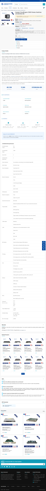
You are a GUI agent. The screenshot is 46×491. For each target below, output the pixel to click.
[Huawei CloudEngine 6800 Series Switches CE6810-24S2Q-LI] (28, 342)
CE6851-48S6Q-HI (17, 366)
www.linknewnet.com (42, 489)
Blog (28, 486)
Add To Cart (19, 39)
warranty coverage (24, 77)
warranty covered (39, 136)
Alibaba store (36, 482)
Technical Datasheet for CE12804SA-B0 (8, 406)
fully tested (33, 136)
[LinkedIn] (9, 466)
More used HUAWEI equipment (20, 37)
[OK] (43, 464)
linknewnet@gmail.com (22, 330)
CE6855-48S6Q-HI (27, 366)
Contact (44, 247)
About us (26, 476)
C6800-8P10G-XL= (5, 449)
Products (5, 10)
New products (19, 476)
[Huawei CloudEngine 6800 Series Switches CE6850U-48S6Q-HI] (7, 360)
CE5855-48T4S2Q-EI (6, 348)
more (3, 370)
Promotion (3, 410)
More (23, 373)
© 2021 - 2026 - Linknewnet (5, 489)
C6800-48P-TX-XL (28, 449)
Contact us (26, 477)
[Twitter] (4, 466)
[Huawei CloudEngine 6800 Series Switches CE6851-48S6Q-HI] (18, 360)
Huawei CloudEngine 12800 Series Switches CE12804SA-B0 (16, 10)
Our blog (26, 474)
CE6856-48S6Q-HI (38, 366)
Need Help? (41, 0)
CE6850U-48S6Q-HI (6, 366)
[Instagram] (14, 466)
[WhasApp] (12, 466)
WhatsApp (43, 242)
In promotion (18, 474)
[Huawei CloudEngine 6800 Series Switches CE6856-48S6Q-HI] (39, 360)
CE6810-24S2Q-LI (27, 348)
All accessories (19, 479)
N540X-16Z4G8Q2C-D (6, 427)
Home (2, 10)
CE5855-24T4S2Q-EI (17, 348)
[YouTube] (7, 466)
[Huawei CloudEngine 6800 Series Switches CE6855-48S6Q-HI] (28, 360)
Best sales (18, 477)
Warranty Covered (25, 28)
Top (43, 249)
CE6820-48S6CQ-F (38, 348)
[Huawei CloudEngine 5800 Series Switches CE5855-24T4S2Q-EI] (18, 342)
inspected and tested (14, 76)
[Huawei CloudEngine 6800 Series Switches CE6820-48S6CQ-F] (39, 342)
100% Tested (18, 28)
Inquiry (24, 39)
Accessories (24, 486)
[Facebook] (2, 466)
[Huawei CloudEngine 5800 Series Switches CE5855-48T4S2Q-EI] (7, 342)
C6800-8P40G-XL (28, 427)
